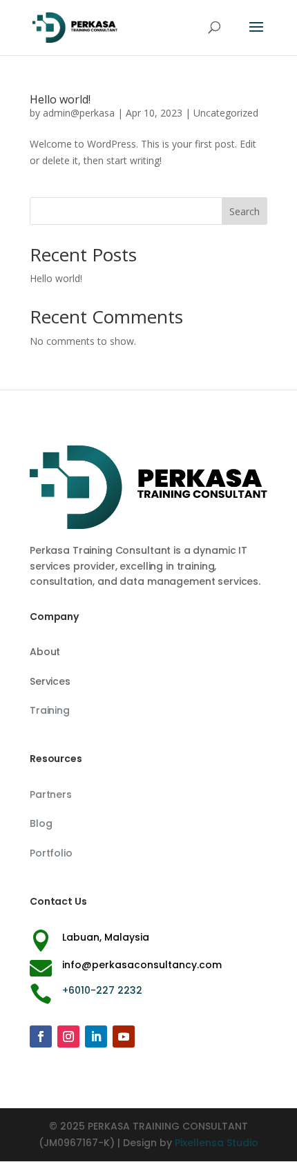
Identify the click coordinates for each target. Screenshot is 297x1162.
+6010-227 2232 (102, 990)
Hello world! (60, 99)
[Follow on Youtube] (124, 1036)
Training (50, 710)
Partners (51, 794)
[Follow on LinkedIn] (96, 1036)
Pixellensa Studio (216, 1143)
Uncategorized (225, 112)
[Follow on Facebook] (41, 1036)
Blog (41, 823)
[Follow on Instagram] (68, 1036)
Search (244, 211)
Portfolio (51, 853)
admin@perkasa (79, 112)
